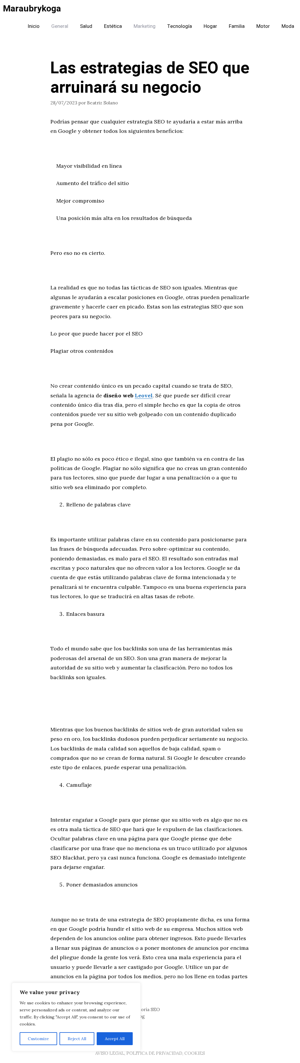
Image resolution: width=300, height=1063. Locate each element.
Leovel (144, 395)
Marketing (145, 26)
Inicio (34, 26)
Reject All (77, 1038)
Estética (113, 26)
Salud (86, 26)
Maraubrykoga (32, 8)
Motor (263, 26)
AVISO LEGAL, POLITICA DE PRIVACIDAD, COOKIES (150, 1053)
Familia (237, 26)
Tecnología (179, 26)
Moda (288, 26)
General (59, 26)
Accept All (115, 1038)
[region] (76, 1017)
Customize (38, 1038)
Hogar (210, 26)
